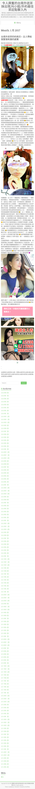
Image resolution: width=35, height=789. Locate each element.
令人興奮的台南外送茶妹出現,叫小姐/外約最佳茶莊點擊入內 (17, 6)
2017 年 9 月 (5, 675)
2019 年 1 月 (5, 636)
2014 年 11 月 (5, 752)
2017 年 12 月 (5, 666)
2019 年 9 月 (5, 612)
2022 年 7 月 (5, 538)
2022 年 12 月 (5, 523)
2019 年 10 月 (5, 609)
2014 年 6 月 (5, 764)
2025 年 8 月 (5, 428)
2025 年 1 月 (5, 449)
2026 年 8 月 (5, 393)
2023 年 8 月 (5, 500)
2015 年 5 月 (5, 737)
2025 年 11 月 (5, 419)
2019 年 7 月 (5, 618)
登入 (2, 777)
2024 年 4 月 (5, 476)
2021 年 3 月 (5, 586)
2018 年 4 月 (5, 657)
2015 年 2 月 (5, 746)
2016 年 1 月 (5, 716)
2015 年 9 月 (5, 728)
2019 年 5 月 (5, 624)
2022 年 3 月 (5, 550)
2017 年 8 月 (5, 678)
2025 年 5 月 (5, 437)
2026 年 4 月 (5, 404)
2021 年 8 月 (5, 571)
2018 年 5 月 (5, 654)
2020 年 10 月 (5, 601)
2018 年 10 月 (5, 645)
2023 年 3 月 (5, 514)
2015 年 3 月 (5, 743)
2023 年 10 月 (5, 494)
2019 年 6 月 (5, 621)
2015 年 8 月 (5, 731)
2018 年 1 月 (5, 663)
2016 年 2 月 (5, 713)
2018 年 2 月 (5, 660)
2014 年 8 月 (5, 761)
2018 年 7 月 (5, 648)
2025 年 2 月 (5, 446)
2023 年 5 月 (5, 508)
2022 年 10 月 (5, 529)
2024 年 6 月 (5, 470)
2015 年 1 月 (5, 749)
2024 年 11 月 (5, 455)
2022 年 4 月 (5, 547)
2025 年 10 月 (5, 422)
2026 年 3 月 (5, 407)
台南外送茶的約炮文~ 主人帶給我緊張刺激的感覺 (16, 38)
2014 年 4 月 (5, 767)
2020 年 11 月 (5, 598)
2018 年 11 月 (5, 642)
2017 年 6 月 (5, 684)
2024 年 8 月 (5, 464)
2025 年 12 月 (5, 416)
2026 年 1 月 (5, 413)
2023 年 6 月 (5, 505)
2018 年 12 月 (5, 639)
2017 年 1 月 (5, 693)
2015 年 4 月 (5, 740)
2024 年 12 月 (5, 452)
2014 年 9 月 (5, 758)
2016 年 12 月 (5, 696)
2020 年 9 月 (5, 604)
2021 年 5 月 (5, 580)
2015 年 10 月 (5, 725)
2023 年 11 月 (5, 491)
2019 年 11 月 (5, 606)
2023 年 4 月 (5, 511)
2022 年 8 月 (5, 535)
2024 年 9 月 (5, 461)
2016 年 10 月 (5, 702)
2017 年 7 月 (5, 681)
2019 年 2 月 (5, 633)
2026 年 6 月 (5, 399)
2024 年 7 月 (5, 467)
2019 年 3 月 (5, 630)
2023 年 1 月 (5, 520)
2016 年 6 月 (5, 704)
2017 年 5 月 (5, 687)
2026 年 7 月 (5, 396)
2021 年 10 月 (5, 565)
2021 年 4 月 (5, 583)
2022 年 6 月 (5, 541)
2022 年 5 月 (5, 544)
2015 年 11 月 (5, 722)
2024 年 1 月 (5, 485)
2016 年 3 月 (5, 710)
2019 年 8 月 (5, 615)
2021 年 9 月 (5, 568)
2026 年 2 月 (5, 410)
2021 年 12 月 (5, 559)
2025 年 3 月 (5, 443)
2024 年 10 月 (5, 458)
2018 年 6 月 (5, 651)
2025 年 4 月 (5, 440)
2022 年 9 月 (5, 532)
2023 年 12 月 (5, 488)
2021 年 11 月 (5, 562)
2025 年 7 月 (5, 431)
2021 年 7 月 (5, 574)
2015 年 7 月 (5, 734)
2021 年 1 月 (5, 592)
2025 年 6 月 (5, 434)
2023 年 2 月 (5, 517)
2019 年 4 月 (5, 627)
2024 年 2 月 (5, 482)
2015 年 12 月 (5, 719)
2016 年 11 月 (5, 699)
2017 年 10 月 (5, 672)
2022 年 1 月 (5, 556)
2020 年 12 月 (5, 595)
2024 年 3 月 (5, 479)
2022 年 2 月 (5, 553)
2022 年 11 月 (5, 526)
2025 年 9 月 (5, 425)
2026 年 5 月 (5, 402)
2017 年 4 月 (5, 690)
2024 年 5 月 (5, 473)
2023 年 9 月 (5, 497)
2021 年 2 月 (5, 589)
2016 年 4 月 (5, 707)
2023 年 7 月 (5, 503)
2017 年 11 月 (5, 669)
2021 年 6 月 (5, 577)
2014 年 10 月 (5, 755)
